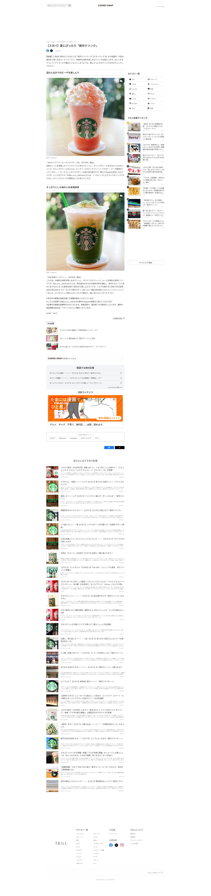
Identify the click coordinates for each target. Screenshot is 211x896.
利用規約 (132, 840)
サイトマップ (113, 837)
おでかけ (78, 853)
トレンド (78, 857)
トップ (48, 41)
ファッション (80, 837)
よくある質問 (134, 847)
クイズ (95, 860)
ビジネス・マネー (98, 847)
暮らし (95, 844)
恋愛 (77, 844)
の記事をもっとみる (69, 358)
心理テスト (79, 867)
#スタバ (52, 441)
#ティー (97, 441)
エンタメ (96, 857)
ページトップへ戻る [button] (145, 262)
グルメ (53, 41)
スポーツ (96, 863)
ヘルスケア (79, 863)
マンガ (95, 840)
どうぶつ (78, 860)
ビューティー (97, 837)
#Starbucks (62, 441)
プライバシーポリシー (136, 844)
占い (94, 867)
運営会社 (132, 837)
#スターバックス (86, 441)
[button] (70, 5)
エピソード (79, 840)
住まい (78, 847)
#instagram (73, 441)
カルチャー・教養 (98, 853)
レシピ (95, 850)
